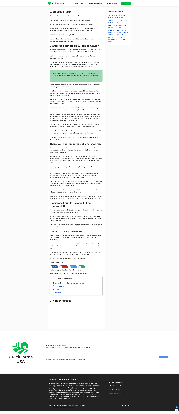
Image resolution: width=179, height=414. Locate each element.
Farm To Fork (56, 406)
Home (76, 3)
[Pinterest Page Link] (126, 405)
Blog (82, 3)
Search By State (112, 3)
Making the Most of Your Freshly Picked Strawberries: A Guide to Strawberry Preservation (118, 32)
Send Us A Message (117, 382)
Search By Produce (95, 3)
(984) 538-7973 (115, 389)
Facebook (58, 292)
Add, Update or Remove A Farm (67, 406)
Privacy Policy (79, 405)
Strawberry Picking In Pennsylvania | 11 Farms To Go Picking (118, 39)
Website (57, 289)
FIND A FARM (126, 3)
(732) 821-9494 (59, 286)
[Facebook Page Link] (122, 405)
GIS (74, 405)
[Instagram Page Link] (129, 405)
